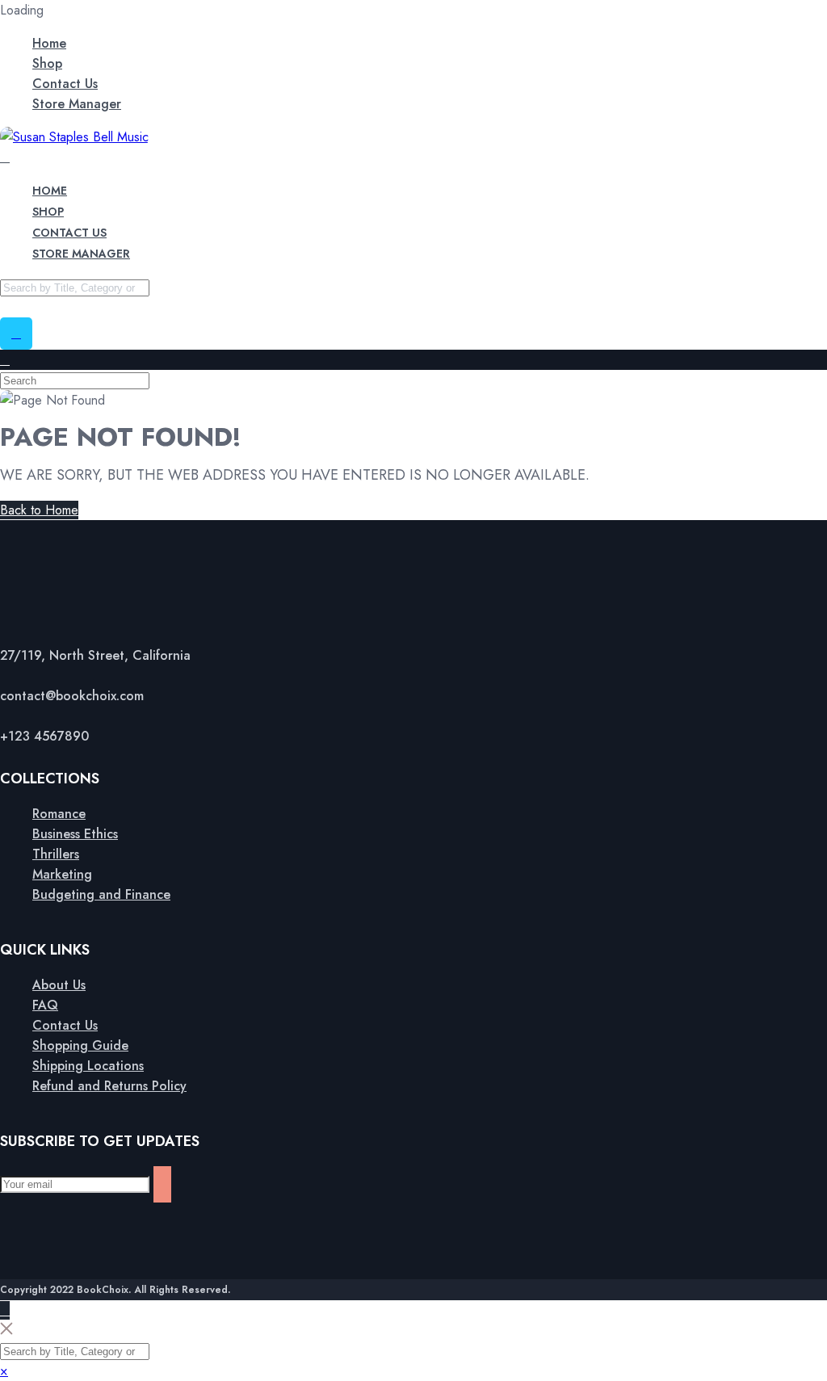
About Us (59, 985)
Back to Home (39, 510)
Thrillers (55, 854)
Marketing (62, 874)
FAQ (45, 1005)
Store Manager (76, 103)
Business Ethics (75, 834)
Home (49, 43)
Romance (59, 813)
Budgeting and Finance (101, 894)
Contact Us (65, 83)
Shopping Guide (80, 1045)
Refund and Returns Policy (109, 1086)
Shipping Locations (88, 1065)
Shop (47, 63)
